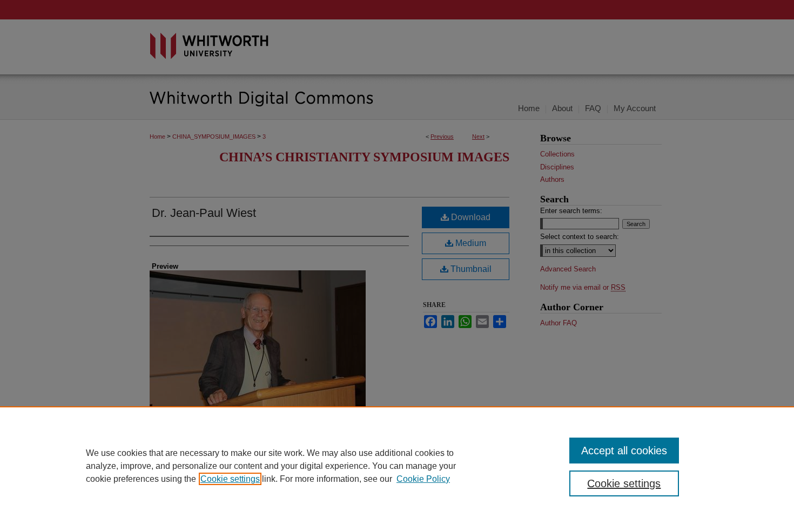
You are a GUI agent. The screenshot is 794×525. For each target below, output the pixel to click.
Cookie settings (230, 478)
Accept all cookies (624, 450)
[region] (397, 465)
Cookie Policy (423, 478)
